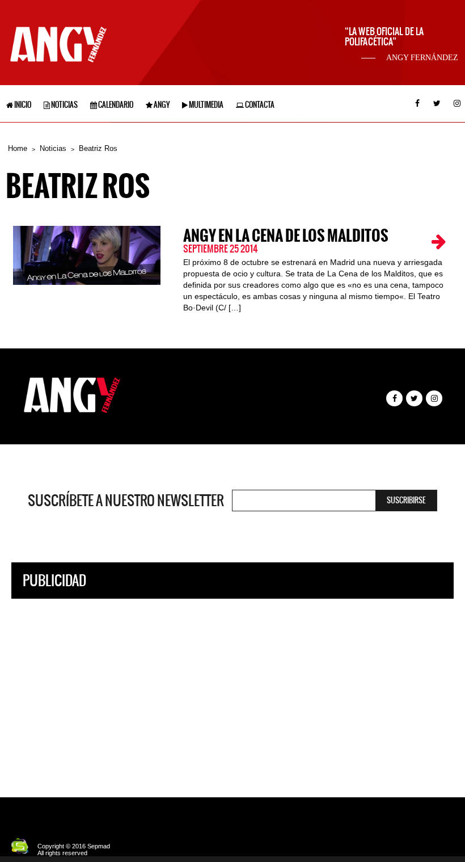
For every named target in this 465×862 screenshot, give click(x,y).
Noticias (64, 104)
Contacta (259, 104)
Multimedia (205, 104)
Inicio (22, 104)
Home (17, 148)
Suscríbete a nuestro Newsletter (126, 500)
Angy (161, 104)
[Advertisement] (232, 689)
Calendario (115, 104)
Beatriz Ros (98, 148)
